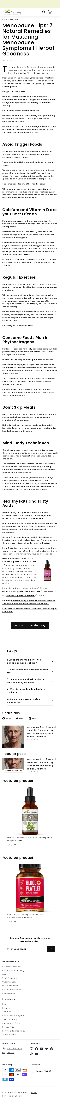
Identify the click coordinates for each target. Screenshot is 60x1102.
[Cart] (49, 12)
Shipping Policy (9, 1019)
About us (6, 1012)
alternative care (13, 770)
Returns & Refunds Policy (13, 1031)
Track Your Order (9, 978)
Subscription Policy (11, 1023)
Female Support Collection (20, 595)
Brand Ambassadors (11, 989)
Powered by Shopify (12, 1096)
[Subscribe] (51, 949)
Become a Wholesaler (12, 967)
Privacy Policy (8, 1027)
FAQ (4, 974)
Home (4, 19)
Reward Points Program (13, 1015)
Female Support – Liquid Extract (23, 591)
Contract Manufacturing (13, 970)
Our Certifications (10, 985)
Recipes (6, 1008)
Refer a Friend (8, 993)
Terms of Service (10, 1034)
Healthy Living (16, 19)
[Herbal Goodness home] (12, 12)
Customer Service (10, 982)
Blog (4, 1004)
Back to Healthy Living (32, 625)
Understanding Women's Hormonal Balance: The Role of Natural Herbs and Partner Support (28, 602)
